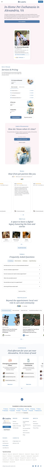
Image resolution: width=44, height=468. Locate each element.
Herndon (18, 410)
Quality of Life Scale (17, 425)
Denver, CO (5, 455)
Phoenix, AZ (12, 459)
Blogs (24, 434)
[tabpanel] (22, 94)
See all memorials (22, 247)
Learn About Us (6, 447)
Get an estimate (16, 117)
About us (35, 421)
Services (14, 421)
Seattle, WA (35, 459)
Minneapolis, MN (23, 457)
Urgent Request (7, 429)
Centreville (25, 410)
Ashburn (39, 408)
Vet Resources (5, 443)
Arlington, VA (5, 454)
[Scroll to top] (22, 399)
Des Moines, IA (9, 455)
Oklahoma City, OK (6, 459)
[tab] (14, 87)
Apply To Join (5, 441)
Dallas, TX (37, 454)
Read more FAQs (22, 291)
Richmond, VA (22, 459)
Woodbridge (13, 408)
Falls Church (6, 410)
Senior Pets (25, 430)
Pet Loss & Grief (16, 310)
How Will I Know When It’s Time (35, 310)
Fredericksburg (21, 408)
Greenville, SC (23, 455)
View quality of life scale (22, 139)
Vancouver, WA (12, 461)
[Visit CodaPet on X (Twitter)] (38, 466)
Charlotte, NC (27, 454)
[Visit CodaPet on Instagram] (40, 466)
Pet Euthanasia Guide (6, 310)
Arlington (6, 408)
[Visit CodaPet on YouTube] (35, 466)
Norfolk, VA (34, 457)
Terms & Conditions (37, 425)
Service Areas (15, 423)
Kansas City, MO (35, 455)
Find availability (22, 21)
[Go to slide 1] (21, 388)
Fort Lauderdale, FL (16, 455)
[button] (22, 197)
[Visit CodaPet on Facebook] (33, 466)
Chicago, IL (33, 454)
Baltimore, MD (15, 454)
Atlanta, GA (10, 454)
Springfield (13, 410)
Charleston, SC (21, 454)
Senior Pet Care (24, 310)
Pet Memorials (15, 427)
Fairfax (27, 408)
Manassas (33, 408)
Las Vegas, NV (5, 457)
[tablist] (22, 87)
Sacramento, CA (29, 459)
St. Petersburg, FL (6, 461)
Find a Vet (40, 1)
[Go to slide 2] (22, 388)
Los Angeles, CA (11, 457)
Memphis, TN (17, 457)
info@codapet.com (17, 441)
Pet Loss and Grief (26, 428)
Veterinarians (35, 423)
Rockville (31, 410)
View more (10, 384)
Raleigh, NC (17, 459)
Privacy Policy (35, 427)
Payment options (28, 117)
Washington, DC (39, 410)
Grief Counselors (26, 432)
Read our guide (22, 142)
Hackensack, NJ (29, 455)
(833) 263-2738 (16, 443)
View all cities (26, 412)
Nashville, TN (29, 457)
